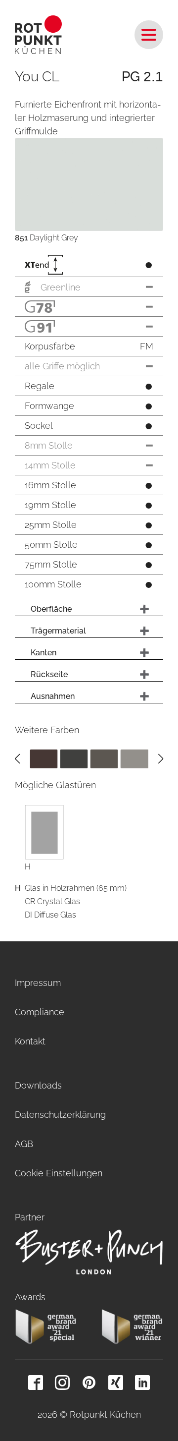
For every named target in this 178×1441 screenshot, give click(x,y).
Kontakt (30, 1041)
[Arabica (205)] (43, 758)
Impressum (38, 983)
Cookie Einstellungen (58, 1173)
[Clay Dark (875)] (104, 758)
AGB (24, 1144)
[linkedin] (142, 1382)
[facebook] (35, 1382)
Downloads (38, 1085)
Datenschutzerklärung (60, 1114)
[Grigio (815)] (134, 758)
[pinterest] (89, 1382)
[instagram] (62, 1382)
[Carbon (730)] (74, 758)
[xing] (115, 1382)
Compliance (39, 1012)
